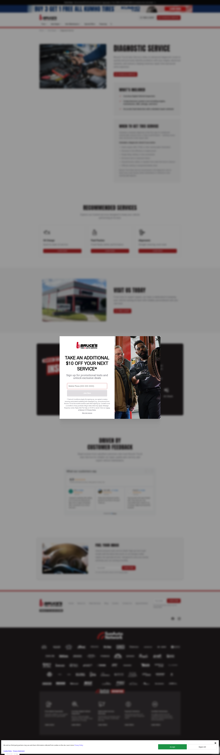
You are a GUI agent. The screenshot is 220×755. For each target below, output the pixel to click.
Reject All (202, 747)
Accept (172, 747)
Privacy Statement (19, 751)
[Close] (157, 339)
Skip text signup (87, 413)
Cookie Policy (7, 751)
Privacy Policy (91, 410)
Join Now (87, 393)
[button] (215, 743)
